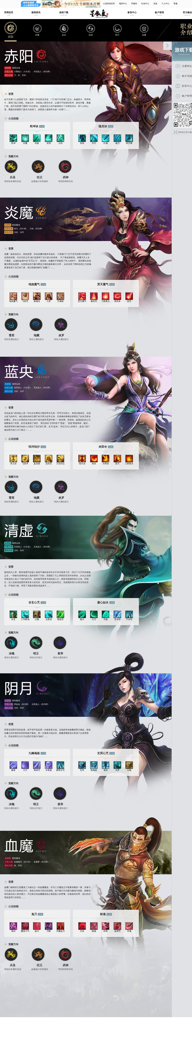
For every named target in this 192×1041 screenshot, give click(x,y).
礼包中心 (145, 4)
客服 (176, 4)
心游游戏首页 (109, 4)
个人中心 (165, 4)
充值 (155, 4)
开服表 (134, 4)
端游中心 (123, 4)
